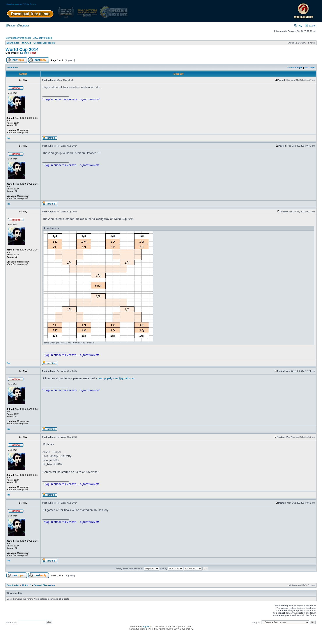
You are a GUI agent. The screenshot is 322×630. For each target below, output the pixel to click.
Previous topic (295, 67)
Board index (13, 43)
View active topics (42, 38)
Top (8, 138)
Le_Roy (24, 52)
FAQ (300, 25)
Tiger (33, 52)
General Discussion (44, 43)
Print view (12, 67)
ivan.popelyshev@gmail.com (116, 378)
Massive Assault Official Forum (21, 4)
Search (312, 25)
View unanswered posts (18, 38)
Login (12, 25)
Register (24, 25)
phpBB (146, 626)
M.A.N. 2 (26, 43)
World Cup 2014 (22, 49)
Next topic (309, 67)
